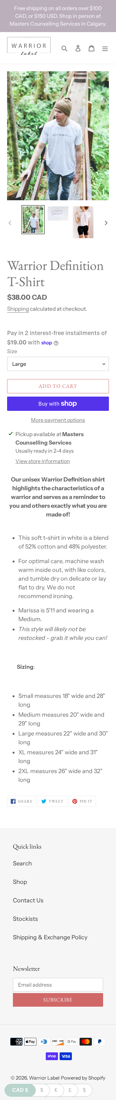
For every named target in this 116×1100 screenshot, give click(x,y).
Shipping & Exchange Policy (50, 937)
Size (12, 351)
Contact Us (28, 900)
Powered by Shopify (83, 1078)
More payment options (58, 420)
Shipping (18, 309)
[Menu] (105, 48)
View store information (42, 461)
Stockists (25, 918)
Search (22, 863)
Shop (20, 882)
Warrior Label (44, 1078)
